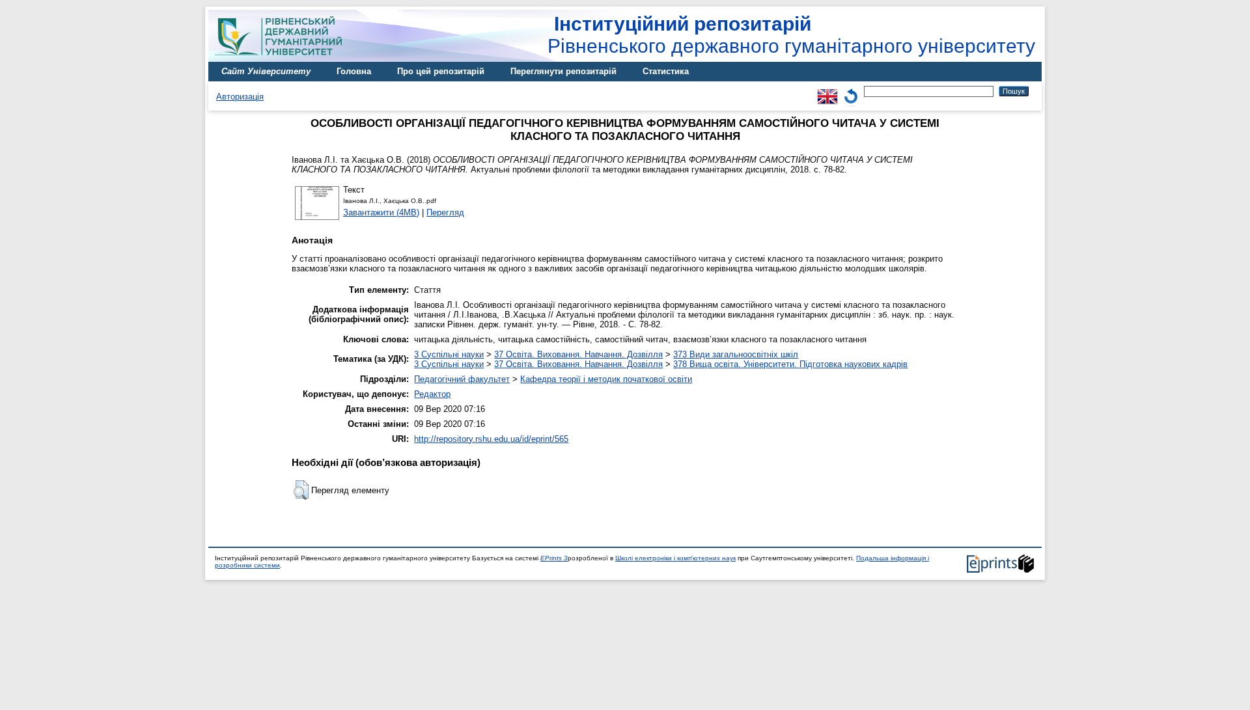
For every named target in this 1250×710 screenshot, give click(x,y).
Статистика (666, 71)
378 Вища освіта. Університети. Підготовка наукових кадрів (790, 364)
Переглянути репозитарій (563, 71)
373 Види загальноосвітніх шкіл (735, 354)
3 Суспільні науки (449, 354)
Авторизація (240, 97)
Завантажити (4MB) (381, 212)
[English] (827, 91)
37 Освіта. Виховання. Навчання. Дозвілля (578, 354)
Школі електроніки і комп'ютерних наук (675, 558)
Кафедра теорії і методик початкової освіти (606, 379)
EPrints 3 (554, 558)
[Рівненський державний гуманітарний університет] (283, 59)
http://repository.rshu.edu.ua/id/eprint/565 (491, 439)
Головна (354, 71)
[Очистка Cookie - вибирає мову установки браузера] (850, 91)
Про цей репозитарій (440, 71)
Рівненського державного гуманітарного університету (791, 35)
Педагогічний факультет (462, 379)
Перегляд (445, 212)
